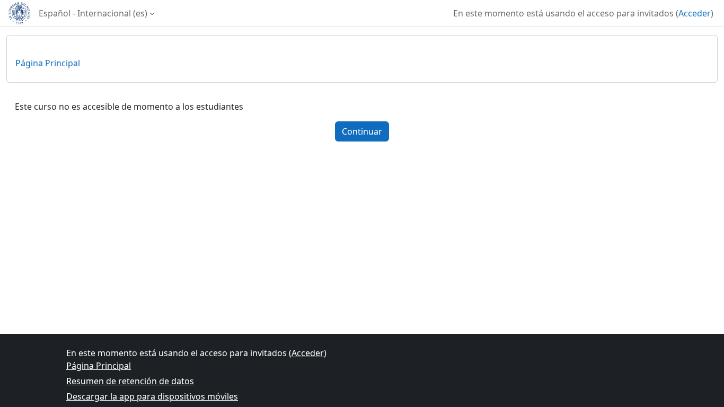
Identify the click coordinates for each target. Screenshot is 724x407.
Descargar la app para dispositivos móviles (152, 396)
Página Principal (47, 63)
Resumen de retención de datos (130, 381)
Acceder (694, 13)
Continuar (362, 131)
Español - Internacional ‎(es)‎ (93, 13)
